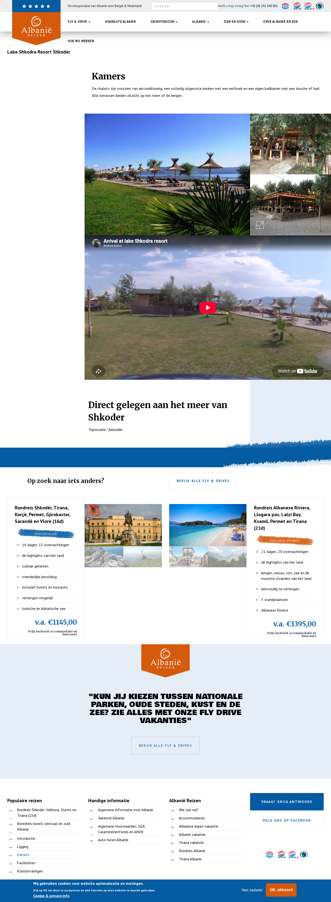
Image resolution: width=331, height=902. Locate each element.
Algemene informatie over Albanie (125, 809)
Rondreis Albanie (192, 850)
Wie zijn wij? (188, 809)
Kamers (23, 854)
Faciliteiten (26, 862)
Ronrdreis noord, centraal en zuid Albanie (43, 826)
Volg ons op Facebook (287, 820)
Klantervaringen (30, 871)
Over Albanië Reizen (280, 22)
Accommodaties (192, 818)
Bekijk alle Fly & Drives (203, 481)
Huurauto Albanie (120, 22)
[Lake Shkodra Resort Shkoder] (167, 174)
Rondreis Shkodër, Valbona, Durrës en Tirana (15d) (46, 812)
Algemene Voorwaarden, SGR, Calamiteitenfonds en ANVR (122, 829)
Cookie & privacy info (51, 895)
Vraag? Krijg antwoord (286, 802)
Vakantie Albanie (111, 818)
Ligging (22, 846)
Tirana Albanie (190, 858)
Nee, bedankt (252, 889)
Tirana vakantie (191, 842)
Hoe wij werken (81, 41)
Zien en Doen (235, 22)
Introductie (26, 838)
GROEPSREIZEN (163, 22)
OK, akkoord (281, 890)
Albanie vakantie (192, 834)
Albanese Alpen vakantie (198, 826)
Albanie (199, 22)
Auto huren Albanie (113, 839)
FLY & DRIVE (78, 22)
